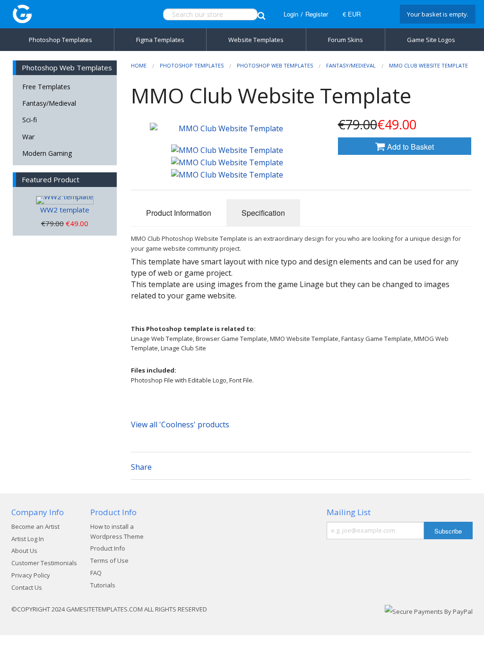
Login (291, 13)
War (28, 136)
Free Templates (46, 86)
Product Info (107, 548)
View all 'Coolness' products (180, 424)
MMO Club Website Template (428, 65)
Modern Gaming (47, 153)
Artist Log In (27, 539)
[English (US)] (379, 14)
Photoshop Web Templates (275, 65)
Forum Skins (345, 39)
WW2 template (64, 209)
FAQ (96, 573)
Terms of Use (109, 560)
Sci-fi (29, 119)
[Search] (261, 14)
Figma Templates (160, 39)
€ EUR (352, 13)
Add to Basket (409, 146)
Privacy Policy (30, 575)
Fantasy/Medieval (49, 103)
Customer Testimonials (44, 563)
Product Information (178, 212)
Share (141, 467)
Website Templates (256, 39)
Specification (263, 212)
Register (316, 13)
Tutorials (102, 585)
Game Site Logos (431, 39)
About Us (24, 550)
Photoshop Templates (60, 39)
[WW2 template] (64, 200)
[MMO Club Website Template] (227, 150)
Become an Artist (35, 526)
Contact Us (26, 587)
